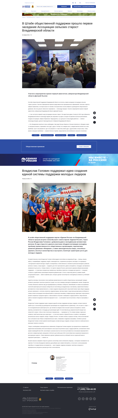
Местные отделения (58, 11)
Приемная (70, 11)
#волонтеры (69, 378)
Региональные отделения (64, 387)
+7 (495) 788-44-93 (86, 389)
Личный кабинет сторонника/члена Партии (84, 6)
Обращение (64, 6)
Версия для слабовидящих (90, 2)
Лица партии (33, 11)
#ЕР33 (35, 135)
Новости (38, 17)
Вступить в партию (91, 11)
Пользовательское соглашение (29, 409)
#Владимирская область (47, 135)
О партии (24, 11)
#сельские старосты (60, 135)
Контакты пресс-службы (47, 390)
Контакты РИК (27, 390)
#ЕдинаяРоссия (59, 378)
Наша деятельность (45, 11)
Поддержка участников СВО (59, 14)
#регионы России (81, 135)
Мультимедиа (80, 11)
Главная (23, 17)
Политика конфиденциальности (29, 411)
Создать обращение (84, 146)
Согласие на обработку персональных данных (32, 413)
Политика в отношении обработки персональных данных (35, 412)
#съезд (71, 135)
